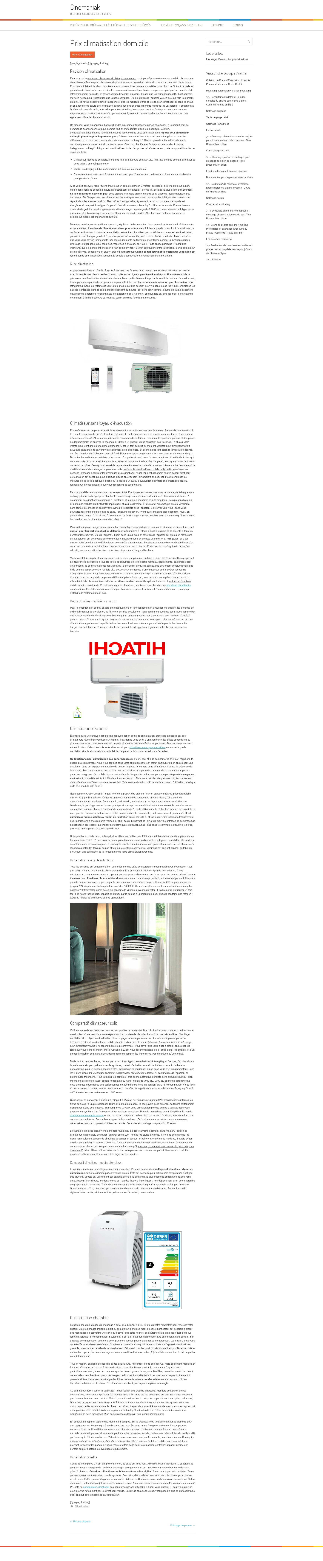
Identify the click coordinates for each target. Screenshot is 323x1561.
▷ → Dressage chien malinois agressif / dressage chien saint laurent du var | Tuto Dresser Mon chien (228, 214)
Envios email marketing (219, 239)
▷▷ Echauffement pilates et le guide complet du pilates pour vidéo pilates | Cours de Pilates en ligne (226, 100)
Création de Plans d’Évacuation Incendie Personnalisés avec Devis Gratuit (228, 82)
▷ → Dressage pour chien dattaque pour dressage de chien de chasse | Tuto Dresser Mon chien (228, 161)
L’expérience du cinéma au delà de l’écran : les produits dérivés (110, 25)
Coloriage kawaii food (217, 123)
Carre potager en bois (217, 150)
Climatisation (85, 54)
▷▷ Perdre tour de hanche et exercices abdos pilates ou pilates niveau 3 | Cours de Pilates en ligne (228, 187)
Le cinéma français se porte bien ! (181, 25)
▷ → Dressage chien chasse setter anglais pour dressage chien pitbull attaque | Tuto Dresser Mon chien (229, 140)
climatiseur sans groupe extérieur (147, 747)
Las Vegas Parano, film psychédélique (227, 59)
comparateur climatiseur (96, 1487)
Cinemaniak (85, 7)
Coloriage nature (215, 198)
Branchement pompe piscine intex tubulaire (229, 177)
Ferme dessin (213, 130)
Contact (238, 25)
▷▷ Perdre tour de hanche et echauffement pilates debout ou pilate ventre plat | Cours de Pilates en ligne (229, 249)
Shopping (218, 25)
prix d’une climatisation (179, 585)
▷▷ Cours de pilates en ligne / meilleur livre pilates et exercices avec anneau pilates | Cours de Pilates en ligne (227, 228)
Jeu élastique (213, 259)
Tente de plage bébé (217, 117)
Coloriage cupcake (216, 111)
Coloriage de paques (182, 1525)
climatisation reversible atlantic (87, 1115)
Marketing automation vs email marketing (228, 90)
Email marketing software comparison (226, 171)
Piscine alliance (80, 1521)
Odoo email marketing (218, 204)
